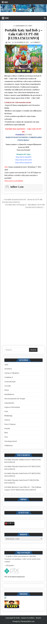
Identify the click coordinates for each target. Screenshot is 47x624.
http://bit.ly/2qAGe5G (23, 163)
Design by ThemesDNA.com (23, 621)
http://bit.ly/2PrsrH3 (23, 160)
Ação (6, 365)
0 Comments (36, 42)
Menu (6, 2)
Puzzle (7, 428)
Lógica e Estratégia (12, 407)
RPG (6, 433)
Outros (7, 420)
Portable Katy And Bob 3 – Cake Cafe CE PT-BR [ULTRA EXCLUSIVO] (23, 34)
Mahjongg (8, 416)
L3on (9, 42)
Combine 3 (8, 377)
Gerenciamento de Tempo (24, 26)
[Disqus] (23, 244)
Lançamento (9, 403)
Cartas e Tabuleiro (11, 373)
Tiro (6, 437)
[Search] (45, 18)
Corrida (7, 386)
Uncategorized (10, 441)
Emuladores (9, 394)
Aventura (8, 369)
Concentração (10, 382)
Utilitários (8, 445)
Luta (6, 411)
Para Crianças (10, 424)
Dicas (6, 390)
